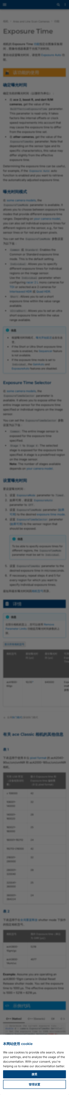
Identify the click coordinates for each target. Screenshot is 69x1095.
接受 (34, 1074)
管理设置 (34, 1084)
